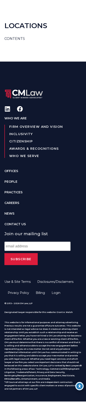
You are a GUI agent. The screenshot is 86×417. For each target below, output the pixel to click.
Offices (11, 171)
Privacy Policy (18, 293)
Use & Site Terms (17, 282)
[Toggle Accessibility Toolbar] (79, 386)
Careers (11, 203)
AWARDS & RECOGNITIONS (34, 149)
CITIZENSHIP (21, 141)
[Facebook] (20, 109)
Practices (13, 192)
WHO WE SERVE (24, 156)
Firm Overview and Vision (36, 127)
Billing (40, 293)
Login (56, 293)
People (10, 182)
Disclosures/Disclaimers (55, 282)
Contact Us (15, 224)
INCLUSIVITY (21, 134)
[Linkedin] (7, 109)
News (9, 213)
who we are (15, 118)
